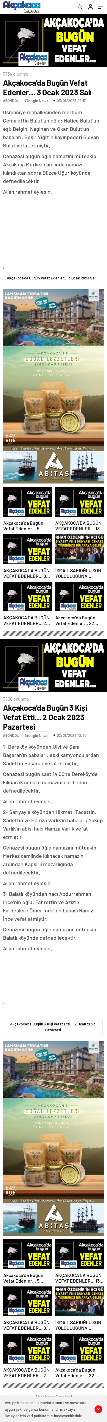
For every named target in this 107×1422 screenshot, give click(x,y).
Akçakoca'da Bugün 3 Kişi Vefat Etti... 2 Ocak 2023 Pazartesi (52, 1027)
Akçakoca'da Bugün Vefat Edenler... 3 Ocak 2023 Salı (51, 278)
